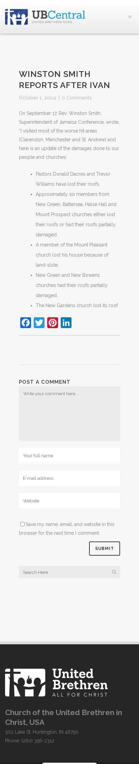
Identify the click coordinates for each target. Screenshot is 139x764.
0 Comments (77, 97)
